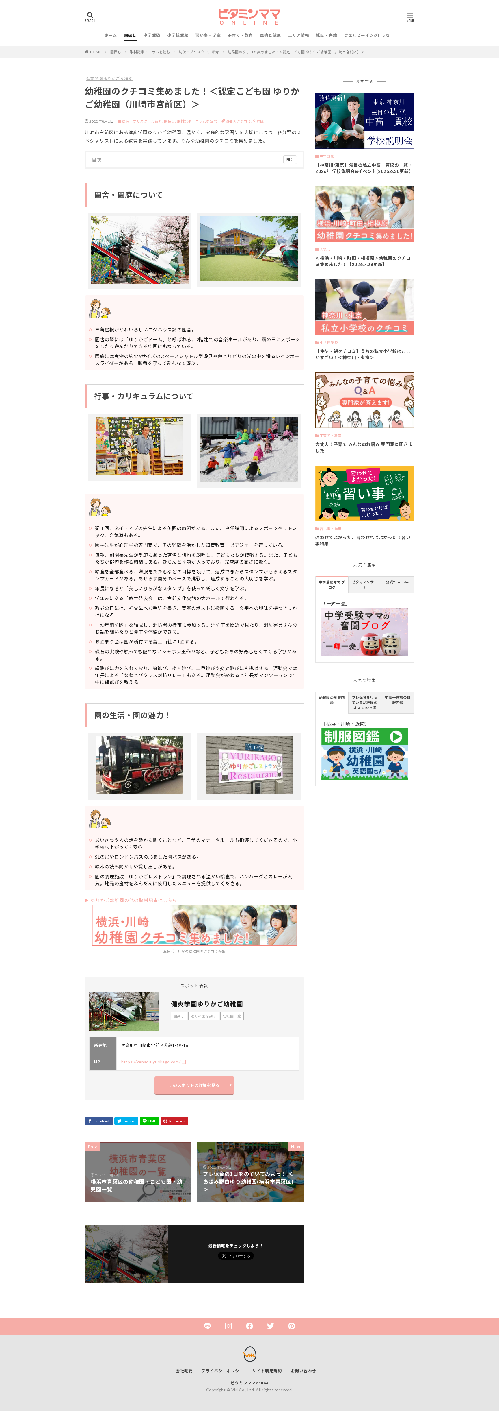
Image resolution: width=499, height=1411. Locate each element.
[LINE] (149, 1121)
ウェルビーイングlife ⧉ (366, 35)
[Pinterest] (174, 1121)
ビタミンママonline (250, 1382)
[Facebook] (99, 1121)
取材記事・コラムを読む (150, 52)
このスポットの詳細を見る (194, 1085)
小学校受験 (178, 35)
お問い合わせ (303, 1370)
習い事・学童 (208, 35)
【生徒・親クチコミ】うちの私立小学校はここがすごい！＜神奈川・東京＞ (363, 354)
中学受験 (151, 35)
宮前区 (258, 121)
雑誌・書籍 (326, 35)
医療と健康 (270, 35)
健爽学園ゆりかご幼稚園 (109, 78)
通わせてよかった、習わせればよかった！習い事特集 (363, 541)
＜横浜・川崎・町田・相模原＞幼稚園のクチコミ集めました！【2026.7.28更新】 (363, 261)
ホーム (110, 35)
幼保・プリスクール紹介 (199, 52)
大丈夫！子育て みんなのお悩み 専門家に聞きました (364, 447)
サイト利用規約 (267, 1370)
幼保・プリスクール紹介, (142, 121)
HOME (96, 52)
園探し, (170, 121)
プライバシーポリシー (222, 1370)
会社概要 (184, 1370)
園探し (130, 35)
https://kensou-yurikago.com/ (151, 1061)
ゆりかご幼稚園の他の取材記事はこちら (133, 900)
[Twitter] (126, 1121)
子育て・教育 (240, 35)
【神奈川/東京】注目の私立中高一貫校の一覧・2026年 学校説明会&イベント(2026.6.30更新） (364, 168)
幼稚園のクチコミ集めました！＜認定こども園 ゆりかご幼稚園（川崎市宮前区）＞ (296, 52)
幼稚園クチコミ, (239, 121)
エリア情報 (298, 35)
